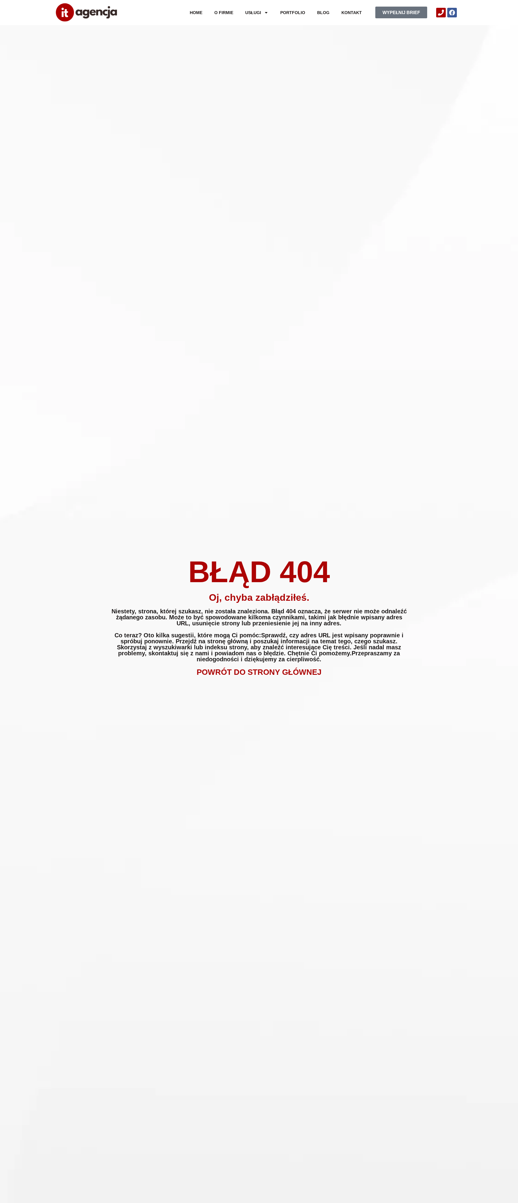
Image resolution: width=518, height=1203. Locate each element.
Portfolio (292, 12)
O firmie (223, 12)
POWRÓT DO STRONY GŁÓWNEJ (259, 672)
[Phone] (441, 12)
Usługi (253, 12)
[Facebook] (452, 12)
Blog (323, 12)
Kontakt (351, 12)
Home (196, 12)
